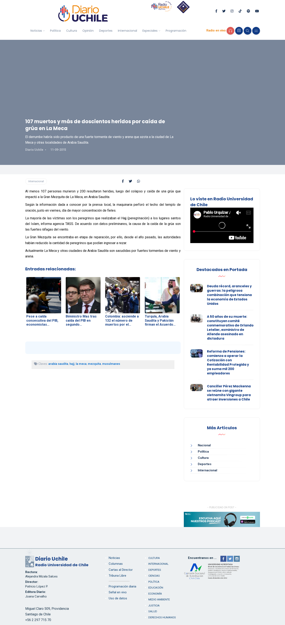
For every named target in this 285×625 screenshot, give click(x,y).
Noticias (36, 31)
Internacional (127, 31)
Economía (155, 593)
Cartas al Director (121, 570)
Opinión (88, 31)
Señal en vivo (118, 592)
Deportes (105, 31)
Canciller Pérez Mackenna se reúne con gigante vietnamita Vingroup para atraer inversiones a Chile (229, 393)
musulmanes (111, 363)
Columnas (116, 564)
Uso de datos (118, 598)
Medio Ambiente (159, 599)
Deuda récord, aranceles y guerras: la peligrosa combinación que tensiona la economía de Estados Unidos (229, 295)
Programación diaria (122, 586)
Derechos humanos (162, 617)
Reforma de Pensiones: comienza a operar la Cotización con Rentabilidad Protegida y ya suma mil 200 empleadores (228, 362)
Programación (176, 31)
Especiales (150, 31)
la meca (81, 363)
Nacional (204, 445)
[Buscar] (247, 31)
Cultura (71, 31)
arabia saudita (58, 363)
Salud (152, 611)
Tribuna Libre (117, 575)
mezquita (94, 363)
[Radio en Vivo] (230, 31)
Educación (155, 587)
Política (55, 31)
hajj (71, 363)
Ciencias (154, 575)
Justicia (154, 605)
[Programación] (239, 31)
